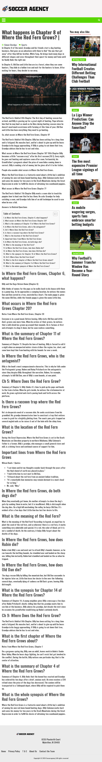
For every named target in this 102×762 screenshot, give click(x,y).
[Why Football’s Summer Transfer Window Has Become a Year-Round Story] (85, 240)
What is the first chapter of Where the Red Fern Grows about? (29, 260)
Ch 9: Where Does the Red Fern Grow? (20, 257)
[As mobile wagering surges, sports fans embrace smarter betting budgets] (85, 189)
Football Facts (78, 253)
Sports (24, 44)
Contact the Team (47, 751)
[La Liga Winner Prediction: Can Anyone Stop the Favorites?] (85, 97)
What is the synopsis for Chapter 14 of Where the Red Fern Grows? (31, 254)
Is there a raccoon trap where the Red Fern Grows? (24, 232)
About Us (33, 751)
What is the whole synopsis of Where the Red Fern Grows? (28, 266)
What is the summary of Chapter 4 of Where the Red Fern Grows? (30, 263)
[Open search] (99, 20)
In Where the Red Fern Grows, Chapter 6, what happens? (26, 217)
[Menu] (5, 20)
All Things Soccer (79, 60)
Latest (75, 110)
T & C (24, 751)
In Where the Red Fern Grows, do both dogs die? (23, 242)
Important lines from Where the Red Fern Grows (23, 239)
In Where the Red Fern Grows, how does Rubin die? (25, 248)
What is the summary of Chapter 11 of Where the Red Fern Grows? (30, 223)
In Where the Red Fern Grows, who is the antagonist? (25, 226)
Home (3, 751)
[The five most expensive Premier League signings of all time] (85, 143)
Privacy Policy (14, 751)
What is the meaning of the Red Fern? (20, 244)
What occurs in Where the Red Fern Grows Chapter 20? (26, 220)
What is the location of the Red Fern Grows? (22, 235)
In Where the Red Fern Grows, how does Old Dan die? (26, 251)
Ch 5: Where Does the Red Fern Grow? (19, 229)
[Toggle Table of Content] (54, 214)
